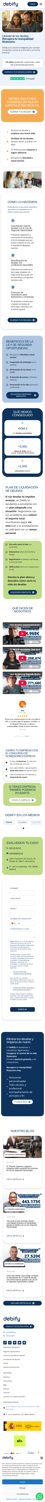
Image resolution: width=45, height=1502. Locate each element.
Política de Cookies (11, 1499)
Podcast (6, 1389)
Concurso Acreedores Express (14, 1355)
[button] (42, 1458)
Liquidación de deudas (11, 1359)
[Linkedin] (24, 1342)
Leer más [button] (22, 729)
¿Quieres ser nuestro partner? (14, 1397)
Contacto (6, 1393)
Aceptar (22, 1482)
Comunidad (7, 1381)
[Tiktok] (5, 1342)
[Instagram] (10, 1342)
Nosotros (6, 1377)
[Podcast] (14, 1342)
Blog (4, 1385)
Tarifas (5, 1363)
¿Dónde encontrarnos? (11, 1367)
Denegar (22, 1488)
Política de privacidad (25, 1499)
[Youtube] (19, 1342)
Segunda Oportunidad (11, 1351)
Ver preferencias (22, 1494)
